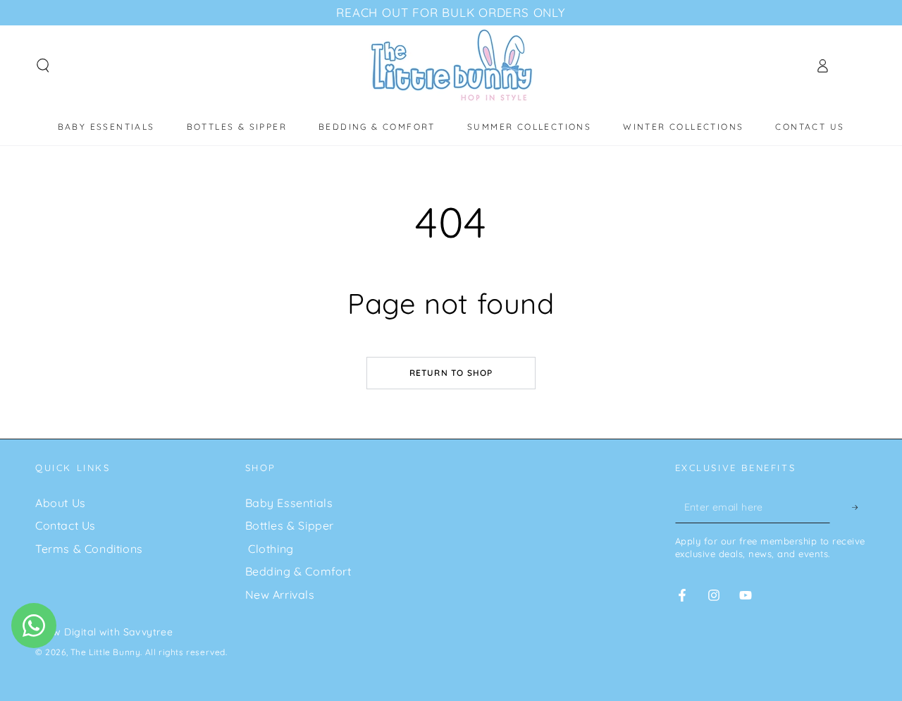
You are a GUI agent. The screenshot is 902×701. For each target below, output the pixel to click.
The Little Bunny (105, 652)
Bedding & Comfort (298, 571)
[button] (43, 65)
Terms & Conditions (89, 549)
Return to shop (451, 372)
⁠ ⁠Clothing (269, 549)
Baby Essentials (289, 503)
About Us (60, 503)
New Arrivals (280, 594)
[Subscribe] (848, 508)
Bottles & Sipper (290, 525)
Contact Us (65, 525)
